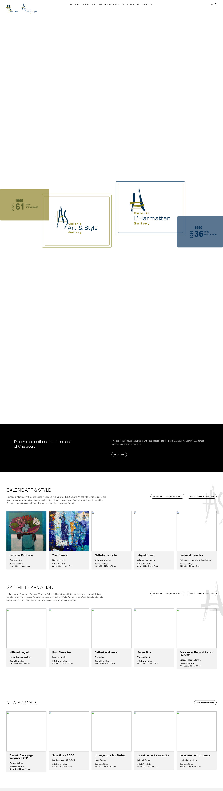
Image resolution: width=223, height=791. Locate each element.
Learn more (119, 454)
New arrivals (88, 4)
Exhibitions (148, 4)
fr (212, 4)
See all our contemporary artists (167, 496)
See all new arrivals (205, 702)
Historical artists (131, 4)
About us (74, 4)
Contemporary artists (108, 4)
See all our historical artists (202, 496)
